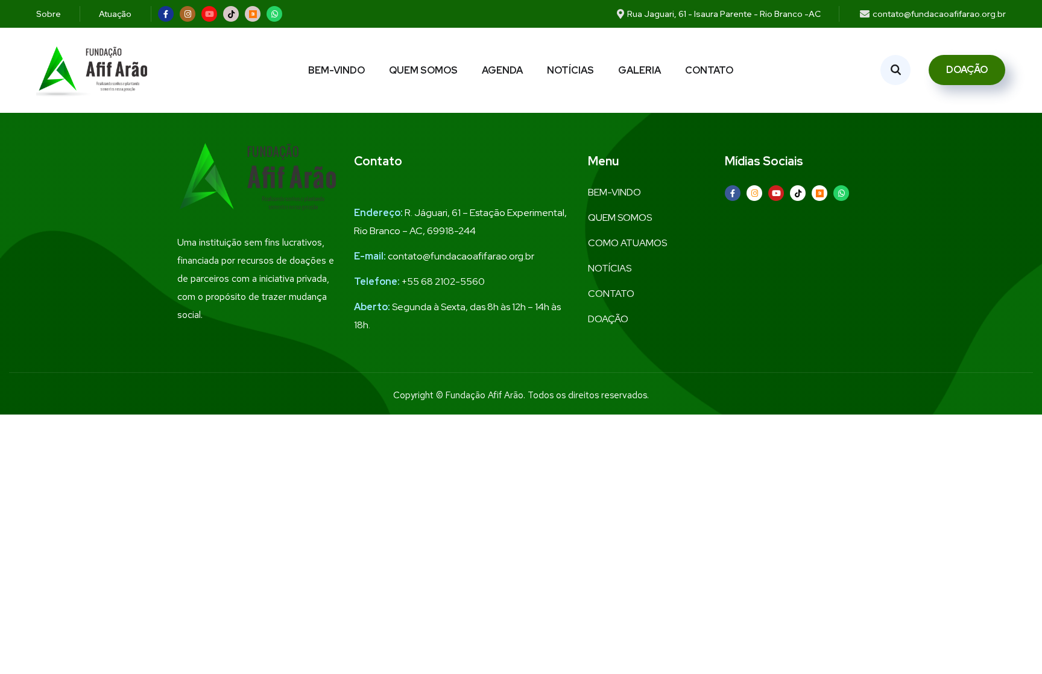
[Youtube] (209, 14)
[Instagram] (187, 14)
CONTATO (709, 70)
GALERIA (639, 70)
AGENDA (502, 70)
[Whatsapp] (274, 14)
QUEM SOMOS (423, 70)
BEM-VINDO (336, 70)
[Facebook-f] (166, 14)
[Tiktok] (231, 14)
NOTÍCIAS (570, 70)
